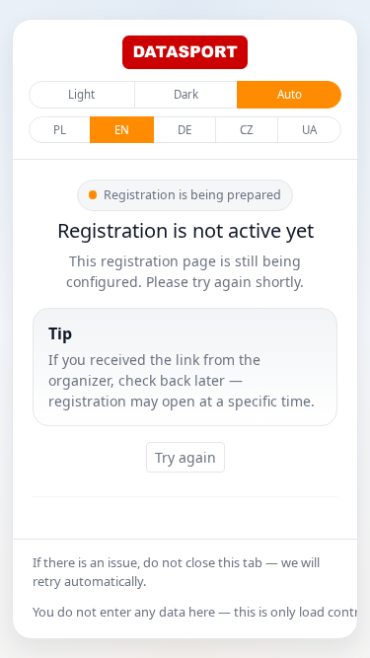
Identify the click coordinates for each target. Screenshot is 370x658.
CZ (247, 129)
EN (121, 129)
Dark (186, 94)
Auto (289, 94)
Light (81, 94)
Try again (185, 457)
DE (184, 129)
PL (59, 129)
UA (309, 129)
